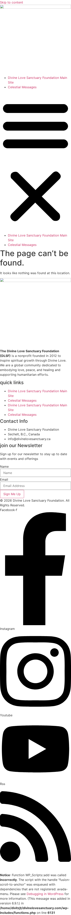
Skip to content (11, 2)
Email (4, 479)
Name (4, 466)
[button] (35, 161)
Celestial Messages (22, 87)
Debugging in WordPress (45, 894)
